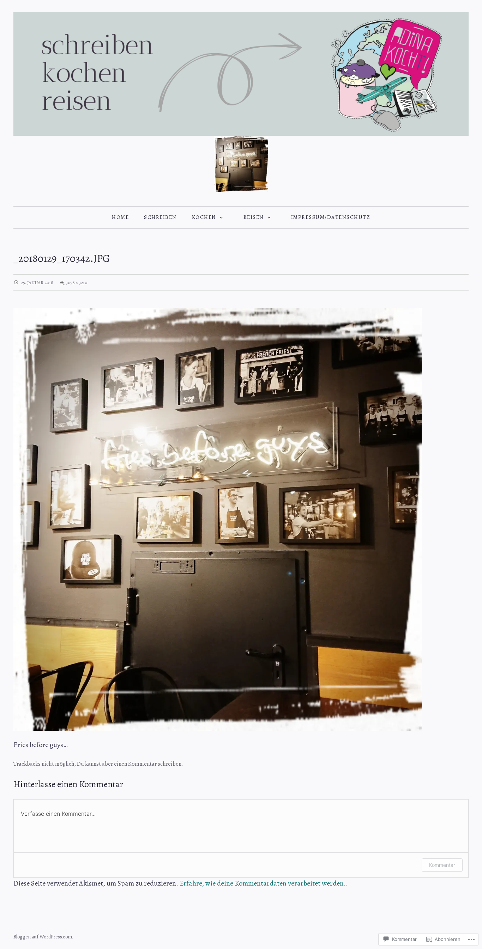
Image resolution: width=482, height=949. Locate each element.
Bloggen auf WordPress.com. (43, 936)
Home (120, 217)
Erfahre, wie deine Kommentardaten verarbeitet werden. (263, 883)
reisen (253, 217)
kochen (204, 217)
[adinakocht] (241, 73)
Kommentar (142, 764)
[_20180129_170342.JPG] (217, 519)
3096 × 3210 (76, 283)
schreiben (160, 217)
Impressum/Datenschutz (330, 217)
